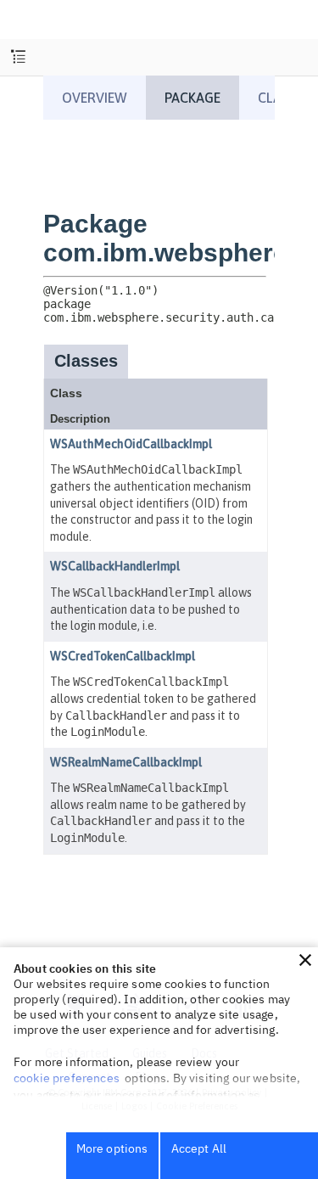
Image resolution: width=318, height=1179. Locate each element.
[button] (305, 960)
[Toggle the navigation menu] (18, 57)
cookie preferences (67, 1078)
